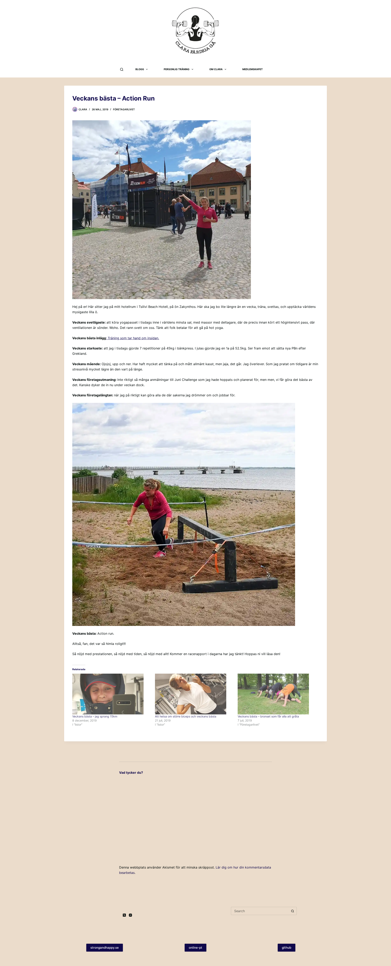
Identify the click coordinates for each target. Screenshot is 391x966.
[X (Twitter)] (124, 915)
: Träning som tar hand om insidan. (132, 338)
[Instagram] (130, 915)
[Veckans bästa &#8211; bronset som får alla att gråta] (277, 694)
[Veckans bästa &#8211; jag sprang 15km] (111, 694)
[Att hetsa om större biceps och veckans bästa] (194, 694)
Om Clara (216, 69)
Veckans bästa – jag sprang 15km (94, 716)
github (286, 947)
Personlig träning (176, 69)
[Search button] (293, 911)
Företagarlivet (124, 109)
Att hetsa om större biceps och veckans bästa (185, 716)
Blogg (139, 69)
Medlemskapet (252, 69)
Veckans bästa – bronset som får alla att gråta (268, 716)
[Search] (121, 69)
